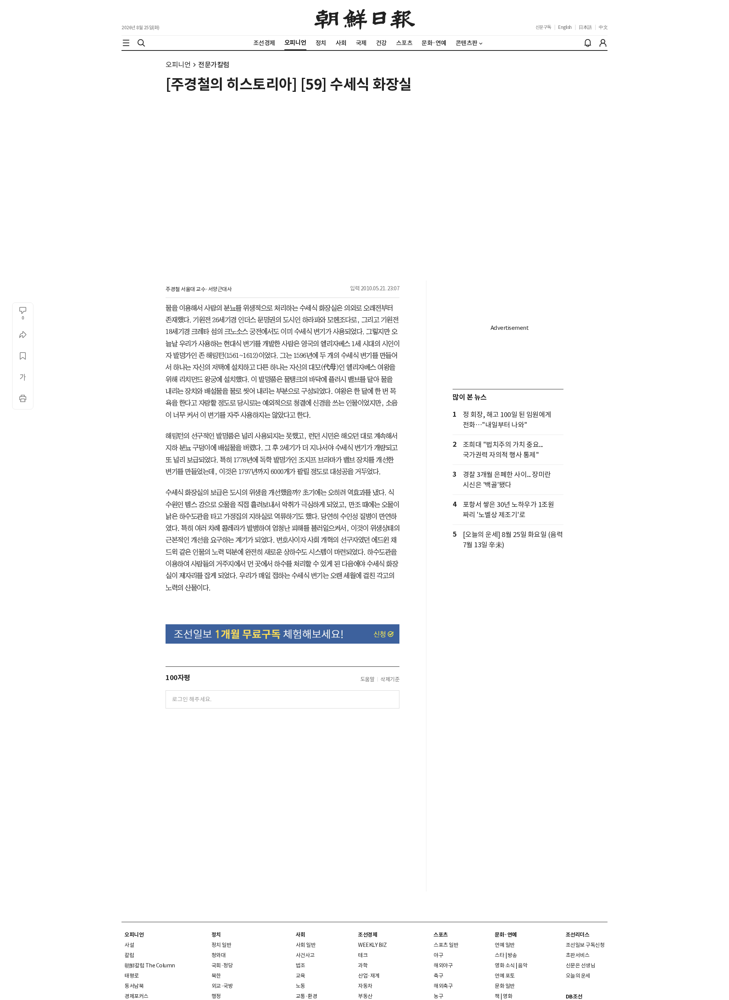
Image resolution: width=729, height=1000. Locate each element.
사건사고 (305, 955)
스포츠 (441, 934)
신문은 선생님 (580, 965)
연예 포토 (505, 975)
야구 (438, 955)
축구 (438, 975)
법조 (300, 965)
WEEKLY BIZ (372, 945)
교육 (300, 975)
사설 (129, 945)
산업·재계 (369, 975)
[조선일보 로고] (364, 18)
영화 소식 (505, 965)
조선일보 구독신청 (585, 945)
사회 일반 (306, 945)
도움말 (367, 679)
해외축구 (443, 986)
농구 (438, 996)
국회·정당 (222, 965)
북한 (216, 975)
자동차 (365, 986)
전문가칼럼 (214, 64)
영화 (507, 996)
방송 (512, 955)
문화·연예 (506, 934)
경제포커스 (136, 996)
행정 (216, 996)
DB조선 (574, 996)
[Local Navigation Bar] (126, 42)
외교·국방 (222, 986)
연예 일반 (505, 945)
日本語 (585, 27)
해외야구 (443, 965)
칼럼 (129, 955)
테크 (363, 955)
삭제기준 (389, 679)
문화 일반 (505, 986)
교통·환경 (306, 996)
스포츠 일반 (446, 945)
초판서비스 (578, 955)
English (565, 27)
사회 (300, 934)
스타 (499, 955)
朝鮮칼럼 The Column (150, 965)
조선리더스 (578, 934)
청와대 (218, 955)
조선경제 (367, 934)
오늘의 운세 (578, 975)
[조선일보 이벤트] (282, 634)
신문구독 (543, 27)
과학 (363, 965)
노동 (300, 986)
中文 (603, 27)
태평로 (132, 975)
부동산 (365, 996)
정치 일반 (221, 945)
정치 (216, 934)
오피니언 (178, 64)
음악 (522, 965)
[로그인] (603, 42)
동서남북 (134, 986)
